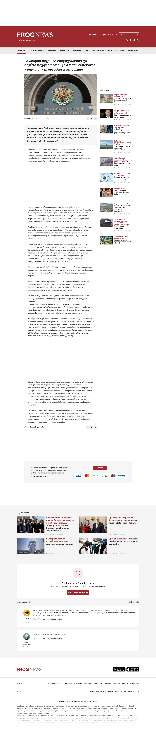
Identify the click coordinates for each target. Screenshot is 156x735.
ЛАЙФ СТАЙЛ (134, 684)
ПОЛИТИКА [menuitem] (77, 50)
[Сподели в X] (95, 118)
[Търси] (137, 34)
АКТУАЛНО (78, 684)
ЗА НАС (91, 691)
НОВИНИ (27, 118)
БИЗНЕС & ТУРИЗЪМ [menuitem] (116, 50)
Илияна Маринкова (37, 427)
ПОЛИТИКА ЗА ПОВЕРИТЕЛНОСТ (127, 691)
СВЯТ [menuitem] (87, 50)
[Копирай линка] (87, 118)
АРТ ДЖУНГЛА (105, 684)
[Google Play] (119, 669)
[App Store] (132, 669)
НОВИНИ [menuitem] (21, 50)
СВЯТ (96, 684)
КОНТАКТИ (100, 691)
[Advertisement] (78, 13)
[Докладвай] (44, 619)
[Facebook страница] (130, 40)
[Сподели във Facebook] (91, 118)
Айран (27, 642)
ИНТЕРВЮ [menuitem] (52, 50)
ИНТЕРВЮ (68, 684)
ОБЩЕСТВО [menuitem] (64, 50)
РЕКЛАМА (110, 691)
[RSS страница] (137, 40)
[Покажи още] (78, 729)
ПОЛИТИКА (88, 684)
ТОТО (27, 619)
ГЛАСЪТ (60, 684)
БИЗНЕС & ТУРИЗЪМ (120, 684)
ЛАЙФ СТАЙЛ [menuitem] (133, 50)
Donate (100, 467)
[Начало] (127, 40)
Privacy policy (92, 701)
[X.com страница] (134, 40)
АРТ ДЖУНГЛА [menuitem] (98, 50)
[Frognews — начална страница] (29, 669)
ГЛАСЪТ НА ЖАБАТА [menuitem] (36, 50)
